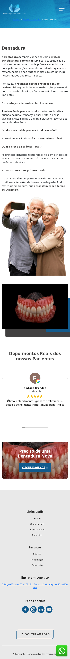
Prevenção (37, 565)
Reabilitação (37, 559)
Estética (37, 554)
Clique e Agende (35, 467)
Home (16, 19)
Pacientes (37, 535)
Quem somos (37, 524)
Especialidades (32, 19)
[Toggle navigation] (62, 9)
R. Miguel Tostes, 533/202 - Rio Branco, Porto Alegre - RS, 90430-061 (35, 586)
